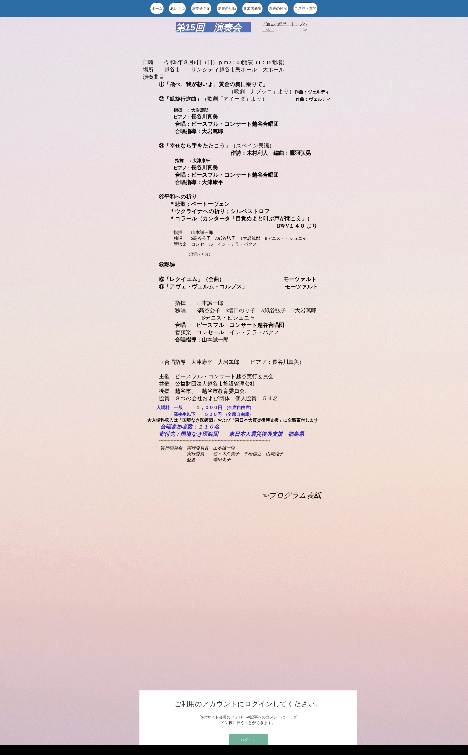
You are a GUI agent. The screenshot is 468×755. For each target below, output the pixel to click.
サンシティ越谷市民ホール (224, 70)
